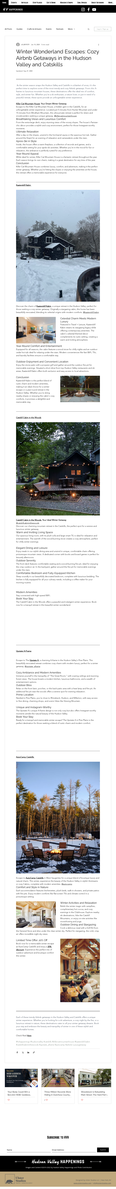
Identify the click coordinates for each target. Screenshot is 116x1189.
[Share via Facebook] (17, 1052)
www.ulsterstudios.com (82, 1183)
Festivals (59, 29)
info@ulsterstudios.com (102, 1183)
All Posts (8, 29)
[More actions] (98, 44)
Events (49, 29)
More (70, 29)
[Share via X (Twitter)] (23, 1052)
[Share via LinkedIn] (28, 1052)
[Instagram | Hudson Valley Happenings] (83, 9)
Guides (20, 29)
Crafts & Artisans (34, 29)
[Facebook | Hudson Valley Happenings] (88, 9)
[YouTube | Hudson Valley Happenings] (94, 9)
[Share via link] (34, 1052)
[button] (88, 29)
